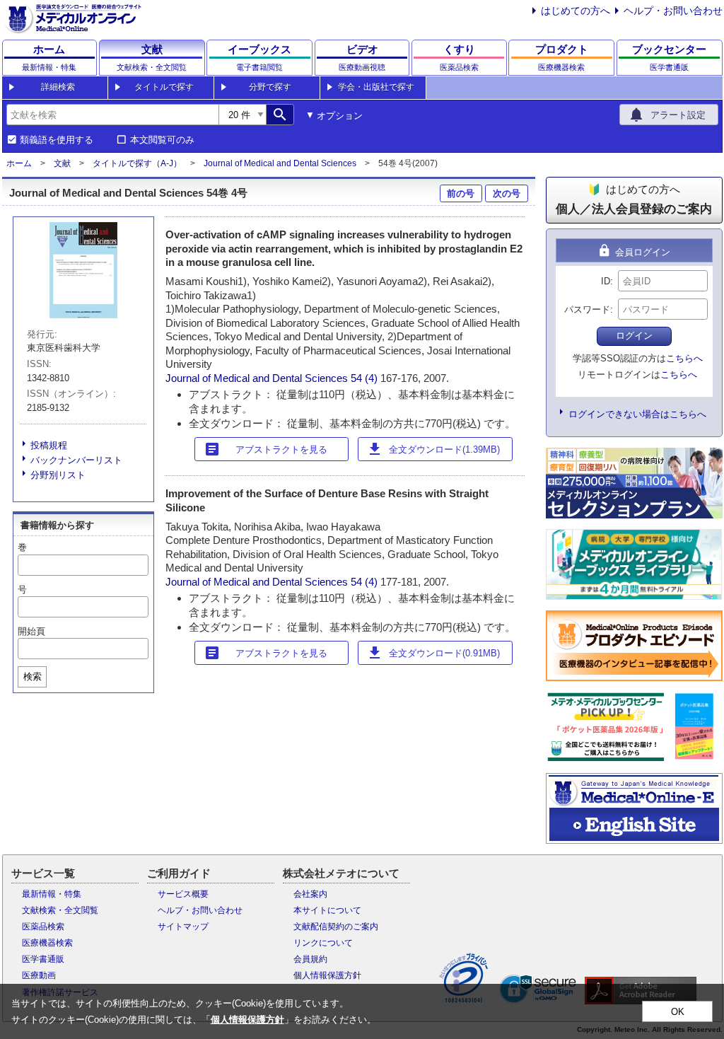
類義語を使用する (56, 140)
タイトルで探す (164, 87)
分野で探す (270, 87)
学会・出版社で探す (376, 87)
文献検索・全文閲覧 (60, 910)
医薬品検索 (43, 926)
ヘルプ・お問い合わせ (673, 10)
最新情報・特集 (51, 894)
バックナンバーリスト (76, 460)
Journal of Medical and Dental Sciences (280, 163)
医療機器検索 (47, 943)
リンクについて (323, 943)
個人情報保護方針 (327, 975)
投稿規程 (48, 445)
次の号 (506, 193)
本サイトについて (327, 910)
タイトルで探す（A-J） (137, 163)
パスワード (587, 309)
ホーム (19, 163)
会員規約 (310, 959)
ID (605, 281)
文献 (62, 163)
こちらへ (684, 358)
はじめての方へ (575, 10)
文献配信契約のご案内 (335, 926)
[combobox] (112, 114)
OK (677, 1011)
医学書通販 (43, 959)
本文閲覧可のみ (162, 140)
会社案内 (310, 894)
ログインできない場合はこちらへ (637, 414)
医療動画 (39, 975)
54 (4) (365, 378)
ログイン (634, 335)
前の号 (460, 193)
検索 (32, 676)
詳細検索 (58, 87)
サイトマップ (183, 926)
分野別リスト (58, 475)
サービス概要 (183, 894)
